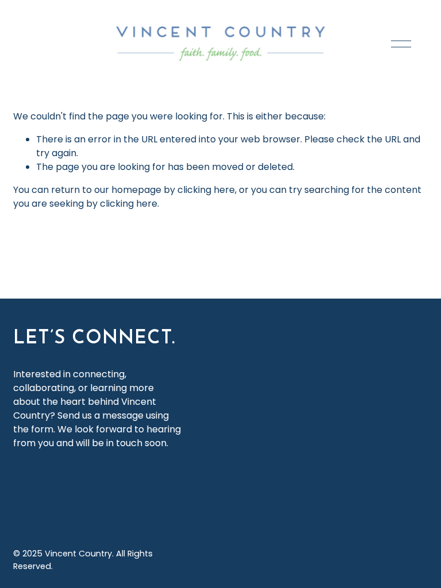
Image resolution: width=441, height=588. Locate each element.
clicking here (206, 189)
